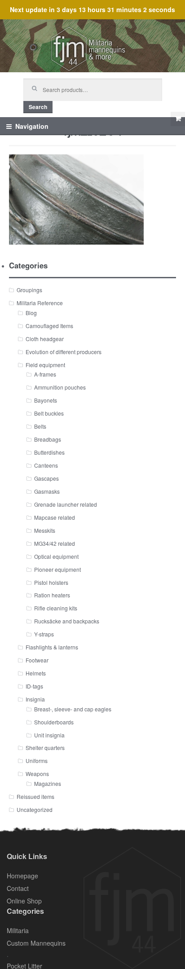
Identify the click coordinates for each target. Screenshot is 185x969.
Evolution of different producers (63, 351)
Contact (18, 888)
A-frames (45, 374)
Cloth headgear (45, 338)
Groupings (29, 290)
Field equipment (45, 364)
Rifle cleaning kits (55, 608)
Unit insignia (49, 735)
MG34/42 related (54, 543)
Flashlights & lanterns (52, 647)
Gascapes (46, 478)
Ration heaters (52, 595)
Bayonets (45, 400)
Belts (40, 426)
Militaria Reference (40, 303)
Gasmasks (47, 491)
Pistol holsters (51, 582)
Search (38, 107)
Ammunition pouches (60, 387)
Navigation (31, 126)
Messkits (44, 530)
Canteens (46, 465)
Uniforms (37, 760)
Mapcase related (54, 517)
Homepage (22, 875)
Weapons (37, 773)
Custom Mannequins (36, 942)
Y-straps (44, 634)
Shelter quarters (45, 747)
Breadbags (47, 439)
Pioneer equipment (57, 569)
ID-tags (34, 686)
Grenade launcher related (65, 504)
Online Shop (24, 900)
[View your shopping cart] (178, 119)
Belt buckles (49, 413)
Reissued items (35, 796)
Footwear (37, 660)
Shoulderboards (54, 722)
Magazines (47, 783)
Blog (31, 312)
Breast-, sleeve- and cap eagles (72, 709)
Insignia (35, 699)
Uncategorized (35, 809)
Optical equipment (56, 556)
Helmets (36, 673)
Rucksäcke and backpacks (66, 621)
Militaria (18, 930)
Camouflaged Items (49, 325)
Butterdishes (49, 452)
